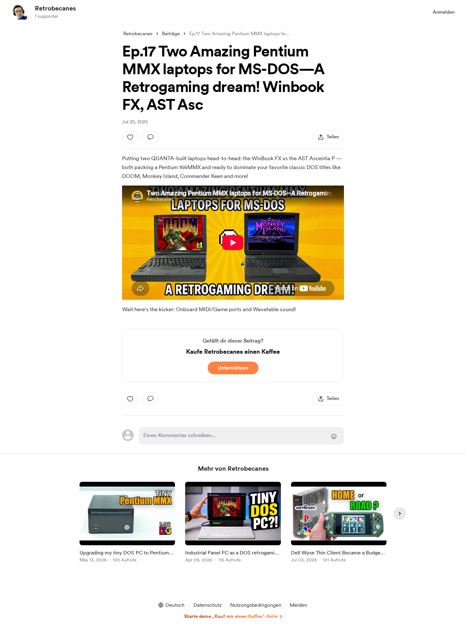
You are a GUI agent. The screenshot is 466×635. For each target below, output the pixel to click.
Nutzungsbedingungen (256, 605)
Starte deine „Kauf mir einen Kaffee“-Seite (231, 616)
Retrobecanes (55, 8)
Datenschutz (207, 605)
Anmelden (444, 12)
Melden (298, 605)
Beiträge (171, 33)
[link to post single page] (127, 523)
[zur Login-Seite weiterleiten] (241, 436)
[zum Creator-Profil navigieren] (19, 12)
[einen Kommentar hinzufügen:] (150, 137)
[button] (171, 605)
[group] (127, 523)
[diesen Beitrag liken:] (130, 137)
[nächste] (399, 513)
